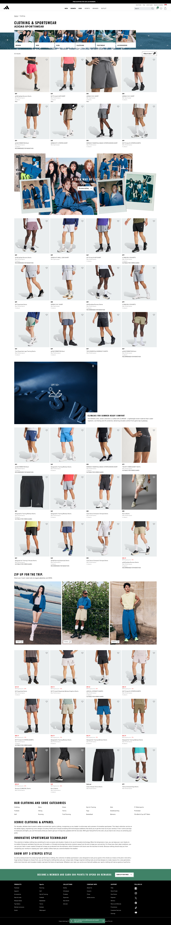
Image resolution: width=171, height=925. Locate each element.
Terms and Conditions (83, 921)
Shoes (64, 807)
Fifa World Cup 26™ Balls (142, 814)
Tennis (64, 811)
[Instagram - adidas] (145, 893)
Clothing (17, 807)
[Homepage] (6, 8)
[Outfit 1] (37, 613)
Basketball (89, 814)
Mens (40, 807)
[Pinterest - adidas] (145, 903)
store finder (138, 5)
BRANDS (95, 8)
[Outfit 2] (85, 613)
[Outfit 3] (133, 613)
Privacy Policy (72, 921)
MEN (66, 8)
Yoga (87, 811)
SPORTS (87, 8)
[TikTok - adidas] (145, 908)
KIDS (80, 8)
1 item (18, 641)
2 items (114, 641)
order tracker (149, 5)
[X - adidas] (145, 898)
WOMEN (73, 8)
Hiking (40, 811)
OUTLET (103, 8)
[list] (85, 614)
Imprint (91, 921)
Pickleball (137, 811)
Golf (15, 814)
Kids (111, 807)
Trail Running (66, 814)
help (144, 5)
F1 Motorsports (139, 807)
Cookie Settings (63, 921)
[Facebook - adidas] (145, 888)
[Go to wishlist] (161, 8)
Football (16, 811)
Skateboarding (114, 811)
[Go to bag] (165, 8)
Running (41, 814)
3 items (66, 641)
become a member (158, 5)
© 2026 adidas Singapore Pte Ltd (103, 921)
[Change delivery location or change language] (165, 5)
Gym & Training (91, 807)
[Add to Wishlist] (46, 60)
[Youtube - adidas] (145, 912)
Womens (113, 814)
